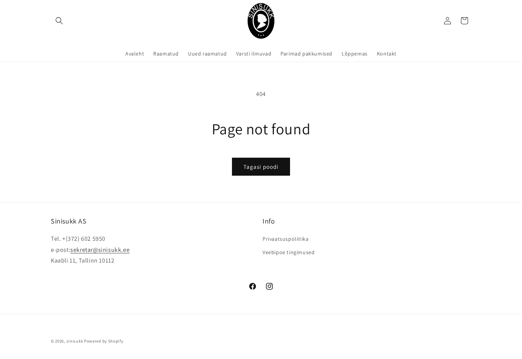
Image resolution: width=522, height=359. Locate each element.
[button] (59, 20)
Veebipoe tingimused (288, 252)
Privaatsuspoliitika (285, 238)
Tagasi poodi (261, 166)
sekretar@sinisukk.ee (100, 250)
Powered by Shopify (103, 341)
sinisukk (74, 341)
